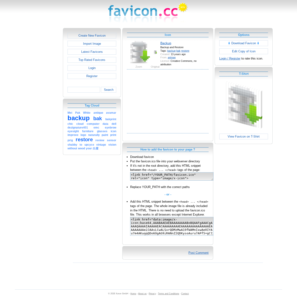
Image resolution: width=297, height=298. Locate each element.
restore (185, 50)
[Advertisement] (42, 97)
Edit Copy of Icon (243, 51)
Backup (165, 43)
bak (178, 50)
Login (92, 68)
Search (108, 89)
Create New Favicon (92, 35)
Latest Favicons (92, 51)
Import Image (92, 43)
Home (133, 293)
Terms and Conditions (168, 293)
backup (171, 50)
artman (172, 57)
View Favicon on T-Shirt (244, 136)
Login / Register (229, 58)
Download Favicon (243, 43)
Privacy (152, 293)
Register (91, 76)
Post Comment (198, 252)
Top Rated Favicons (91, 60)
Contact (185, 293)
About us (142, 293)
